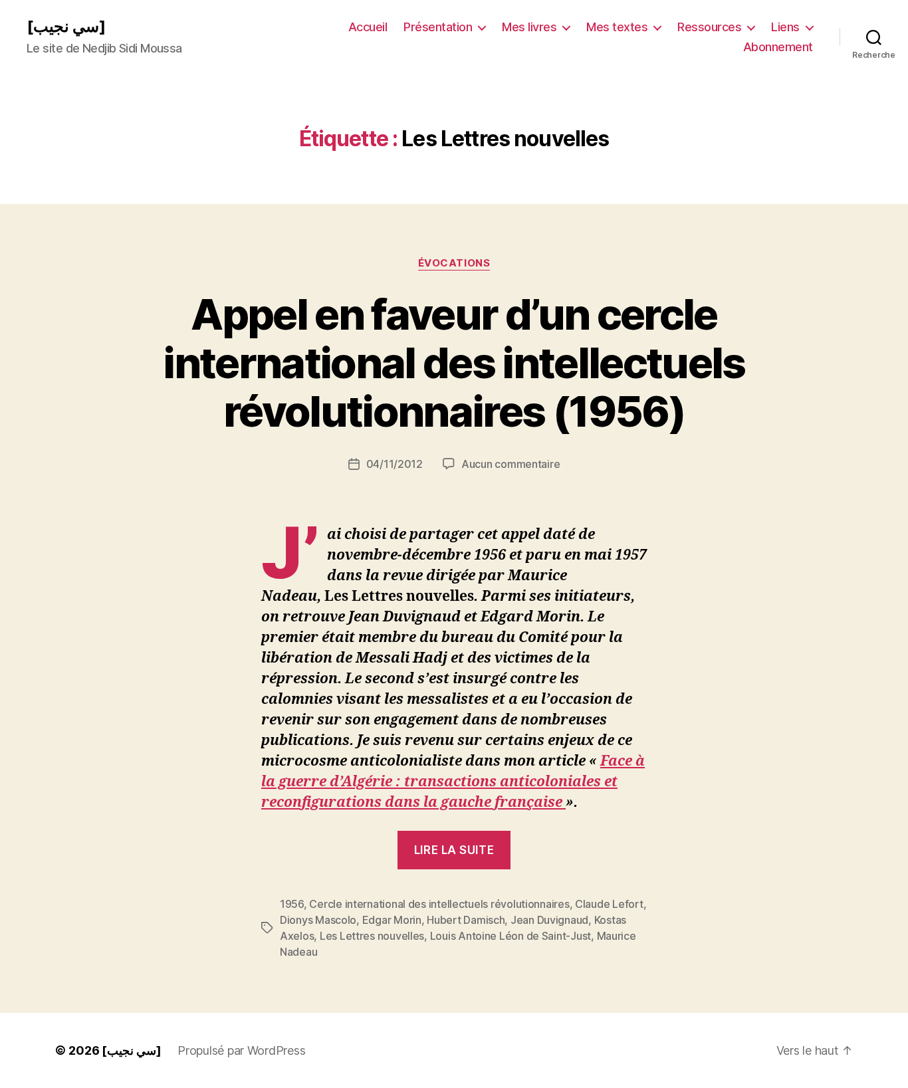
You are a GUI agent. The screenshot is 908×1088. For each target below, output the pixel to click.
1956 (292, 904)
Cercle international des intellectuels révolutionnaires (439, 904)
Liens (785, 27)
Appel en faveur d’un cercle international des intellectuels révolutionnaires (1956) (454, 362)
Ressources (709, 27)
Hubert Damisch (466, 919)
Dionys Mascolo (318, 919)
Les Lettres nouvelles (372, 935)
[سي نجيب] (66, 27)
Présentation (437, 27)
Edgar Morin (391, 919)
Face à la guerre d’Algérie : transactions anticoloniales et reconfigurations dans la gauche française (453, 782)
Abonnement (778, 47)
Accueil (368, 27)
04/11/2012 (394, 464)
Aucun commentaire (510, 464)
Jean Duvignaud (549, 919)
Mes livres (529, 27)
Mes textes (616, 27)
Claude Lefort (609, 904)
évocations (454, 263)
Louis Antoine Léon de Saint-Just (510, 935)
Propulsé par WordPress (241, 1050)
